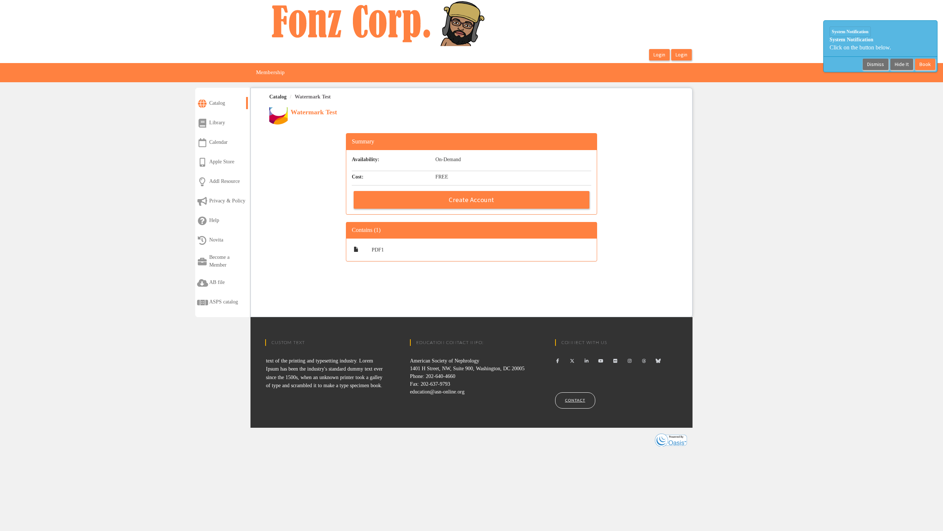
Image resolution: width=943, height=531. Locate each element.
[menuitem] (270, 72)
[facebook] (558, 361)
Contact (575, 400)
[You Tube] (601, 361)
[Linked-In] (586, 361)
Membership (270, 72)
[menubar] (270, 72)
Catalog (278, 97)
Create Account (471, 199)
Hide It (902, 64)
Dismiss (875, 64)
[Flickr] (615, 361)
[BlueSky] (658, 361)
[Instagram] (629, 361)
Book (925, 64)
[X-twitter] (572, 361)
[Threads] (644, 361)
